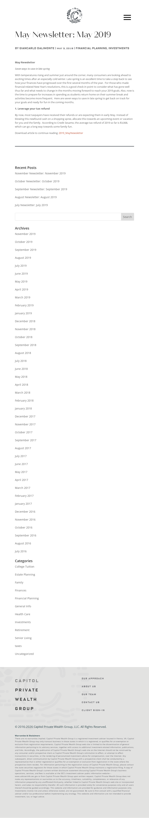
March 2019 (22, 297)
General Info (23, 606)
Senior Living (23, 638)
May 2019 (21, 281)
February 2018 (24, 400)
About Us (89, 686)
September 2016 (25, 535)
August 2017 (23, 448)
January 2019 (23, 313)
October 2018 (23, 337)
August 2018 (23, 353)
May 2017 (21, 472)
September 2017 (25, 440)
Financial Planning (91, 48)
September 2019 (25, 250)
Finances (20, 590)
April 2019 (21, 289)
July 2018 (21, 361)
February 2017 (24, 496)
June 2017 (21, 464)
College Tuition (24, 566)
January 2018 (23, 408)
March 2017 (22, 488)
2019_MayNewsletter (71, 133)
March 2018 (22, 392)
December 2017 (25, 416)
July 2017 (21, 456)
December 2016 (25, 511)
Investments (118, 48)
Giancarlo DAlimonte (36, 48)
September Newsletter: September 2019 (41, 189)
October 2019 (23, 242)
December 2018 (25, 321)
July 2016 (21, 551)
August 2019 (23, 258)
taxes (18, 646)
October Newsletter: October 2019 (37, 181)
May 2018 (21, 377)
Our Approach (93, 679)
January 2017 (23, 503)
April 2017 (21, 480)
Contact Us (91, 702)
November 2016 (25, 519)
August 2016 (23, 543)
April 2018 (21, 384)
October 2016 (23, 527)
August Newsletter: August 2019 (36, 197)
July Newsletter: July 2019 (31, 205)
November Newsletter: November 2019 (40, 173)
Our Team (89, 694)
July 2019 (21, 265)
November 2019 (25, 234)
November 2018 (25, 329)
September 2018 (25, 345)
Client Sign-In (93, 710)
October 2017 (23, 432)
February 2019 (24, 305)
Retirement (22, 630)
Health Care (22, 614)
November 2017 (25, 424)
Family (19, 582)
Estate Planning (25, 574)
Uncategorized (24, 654)
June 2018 (21, 369)
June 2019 (21, 273)
